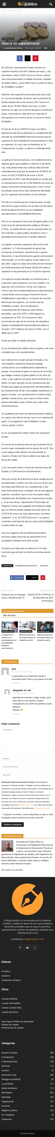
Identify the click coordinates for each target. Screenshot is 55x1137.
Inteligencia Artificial (10, 1079)
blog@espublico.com (34, 939)
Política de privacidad (42, 808)
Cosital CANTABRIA (10, 1003)
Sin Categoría (7, 1114)
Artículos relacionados (13, 611)
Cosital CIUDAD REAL (11, 1007)
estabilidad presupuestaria (26, 565)
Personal (5, 1105)
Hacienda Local (8, 39)
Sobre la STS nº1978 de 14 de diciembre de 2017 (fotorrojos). (41, 597)
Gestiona (5, 975)
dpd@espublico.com (25, 805)
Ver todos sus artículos (12, 869)
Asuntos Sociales (9, 1052)
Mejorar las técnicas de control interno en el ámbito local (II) (27, 637)
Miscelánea (6, 1092)
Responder (16, 683)
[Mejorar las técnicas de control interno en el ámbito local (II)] (27, 627)
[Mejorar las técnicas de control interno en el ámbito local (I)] (45, 627)
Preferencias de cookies (12, 1028)
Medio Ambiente (9, 1088)
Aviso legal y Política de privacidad (17, 1021)
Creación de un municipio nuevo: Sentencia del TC (13, 596)
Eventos (5, 1070)
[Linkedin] (28, 947)
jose (14, 669)
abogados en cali (22, 690)
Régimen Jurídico (9, 1110)
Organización (7, 1101)
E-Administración (9, 1061)
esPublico (6, 971)
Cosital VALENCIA (9, 1012)
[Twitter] (35, 947)
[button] (51, 4)
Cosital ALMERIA (9, 998)
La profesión (7, 1083)
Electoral (5, 1066)
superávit (44, 565)
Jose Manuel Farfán (13, 48)
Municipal (5, 1097)
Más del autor (9, 615)
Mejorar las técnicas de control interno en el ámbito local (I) (45, 637)
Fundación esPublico (11, 980)
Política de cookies (10, 1024)
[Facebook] (20, 947)
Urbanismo (6, 1119)
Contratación (7, 1057)
